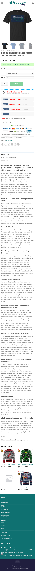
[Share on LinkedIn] (18, 144)
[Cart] (33, 3)
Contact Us (4, 502)
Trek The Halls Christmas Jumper (26, 464)
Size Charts (4, 509)
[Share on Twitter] (9, 144)
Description (5, 154)
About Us (4, 532)
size (2, 73)
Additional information (8, 157)
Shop (3, 525)
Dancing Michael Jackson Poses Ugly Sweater (9, 464)
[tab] (17, 154)
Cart (2, 529)
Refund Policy (5, 512)
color (3, 68)
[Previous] (4, 25)
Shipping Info (5, 515)
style (3, 77)
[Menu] (2, 3)
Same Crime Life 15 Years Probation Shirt (9, 487)
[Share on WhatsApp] (2, 144)
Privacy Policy (5, 535)
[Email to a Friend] (12, 144)
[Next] (30, 25)
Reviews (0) (4, 161)
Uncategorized (12, 50)
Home (3, 50)
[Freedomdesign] (17, 3)
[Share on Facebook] (6, 144)
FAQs (3, 506)
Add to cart (16, 84)
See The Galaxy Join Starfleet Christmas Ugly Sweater (26, 487)
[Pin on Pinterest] (15, 144)
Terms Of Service (6, 538)
